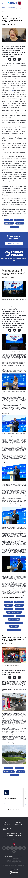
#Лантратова (19, 601)
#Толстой (8, 601)
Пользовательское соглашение (14, 860)
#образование (14, 626)
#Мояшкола (21, 771)
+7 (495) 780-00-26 (14, 835)
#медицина (20, 615)
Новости (20, 7)
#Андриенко (19, 605)
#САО (19, 768)
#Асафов (19, 608)
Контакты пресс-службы (7, 829)
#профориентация (14, 619)
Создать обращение (14, 243)
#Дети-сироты (8, 223)
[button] (8, 809)
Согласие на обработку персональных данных (14, 865)
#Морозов (14, 775)
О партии (5, 822)
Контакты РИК (19, 824)
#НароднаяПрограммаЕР (14, 612)
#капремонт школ (8, 771)
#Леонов (9, 608)
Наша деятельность (12, 7)
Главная (3, 7)
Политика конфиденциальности (14, 861)
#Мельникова (19, 219)
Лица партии (18, 822)
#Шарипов (8, 768)
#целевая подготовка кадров (14, 622)
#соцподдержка (9, 615)
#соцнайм (19, 223)
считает (12, 90)
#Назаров (8, 605)
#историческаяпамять (14, 629)
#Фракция (14, 226)
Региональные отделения (6, 825)
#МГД (8, 219)
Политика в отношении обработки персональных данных (14, 863)
